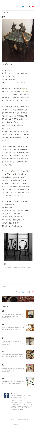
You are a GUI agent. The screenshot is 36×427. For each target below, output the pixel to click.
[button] (2, 2)
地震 (7, 217)
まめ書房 (23, 88)
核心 (3, 311)
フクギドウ (25, 91)
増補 (3, 365)
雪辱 (3, 378)
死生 (14, 171)
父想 (12, 201)
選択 (3, 351)
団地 (3, 324)
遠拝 (3, 338)
